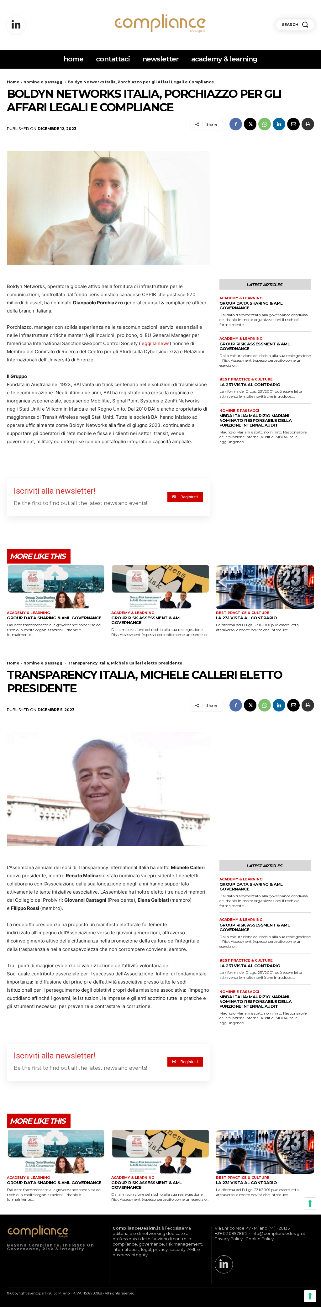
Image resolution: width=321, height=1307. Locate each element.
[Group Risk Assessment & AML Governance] (160, 587)
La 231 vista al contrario (250, 384)
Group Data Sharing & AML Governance (251, 305)
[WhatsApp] (264, 124)
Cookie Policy (259, 1238)
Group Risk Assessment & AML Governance (254, 346)
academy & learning (240, 298)
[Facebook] (235, 124)
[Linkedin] (16, 25)
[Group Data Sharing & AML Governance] (56, 587)
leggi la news (155, 343)
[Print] (308, 124)
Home (13, 82)
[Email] (293, 124)
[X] (250, 124)
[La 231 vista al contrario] (265, 587)
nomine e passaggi (44, 82)
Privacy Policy (229, 1238)
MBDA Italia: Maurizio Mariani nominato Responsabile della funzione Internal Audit (255, 420)
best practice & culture (246, 379)
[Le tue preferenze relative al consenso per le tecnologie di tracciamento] (310, 1296)
